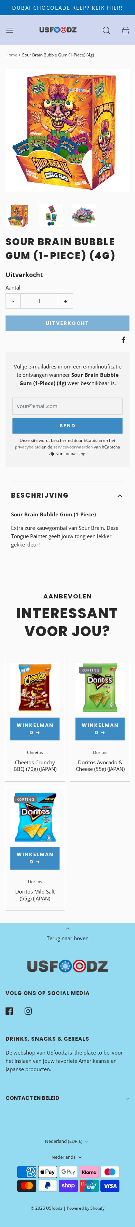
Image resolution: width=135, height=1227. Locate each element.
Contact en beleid (32, 1098)
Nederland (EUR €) (64, 1141)
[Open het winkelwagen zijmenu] (125, 29)
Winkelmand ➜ (35, 729)
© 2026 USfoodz (46, 1208)
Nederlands (64, 1157)
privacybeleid (27, 447)
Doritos (100, 752)
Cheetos (35, 752)
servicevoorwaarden (73, 447)
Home (11, 55)
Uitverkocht (67, 323)
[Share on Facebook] (122, 340)
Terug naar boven (68, 938)
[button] (19, 215)
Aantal (13, 287)
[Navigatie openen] (9, 29)
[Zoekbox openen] (106, 29)
